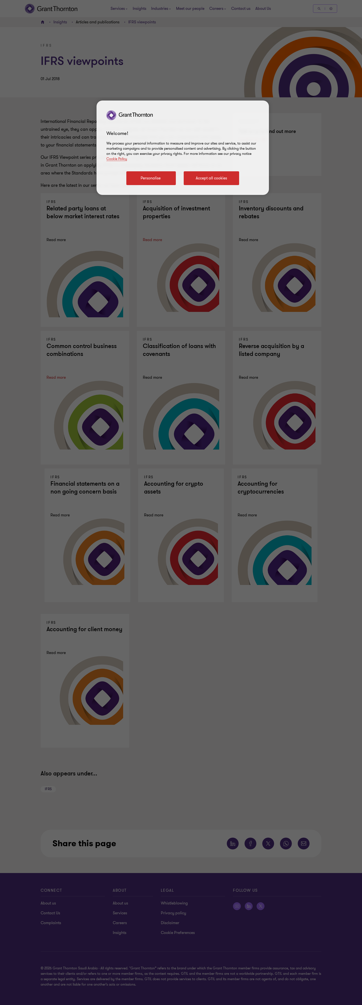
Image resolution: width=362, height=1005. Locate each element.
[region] (183, 148)
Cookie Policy (116, 159)
